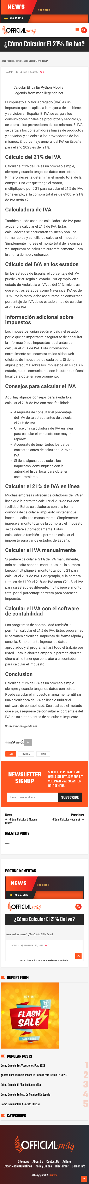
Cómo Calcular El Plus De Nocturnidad (21, 1085)
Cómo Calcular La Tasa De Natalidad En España (25, 1094)
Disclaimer (62, 1166)
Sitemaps (23, 1162)
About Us (37, 1162)
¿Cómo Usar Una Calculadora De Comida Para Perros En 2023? (34, 1075)
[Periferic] (44, 1153)
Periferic (53, 1175)
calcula (26, 754)
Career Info (78, 1166)
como (43, 754)
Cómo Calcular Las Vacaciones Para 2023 (23, 1065)
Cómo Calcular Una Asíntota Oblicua (20, 1104)
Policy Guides (43, 1166)
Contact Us (52, 1162)
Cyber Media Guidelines (18, 1166)
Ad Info (67, 1162)
